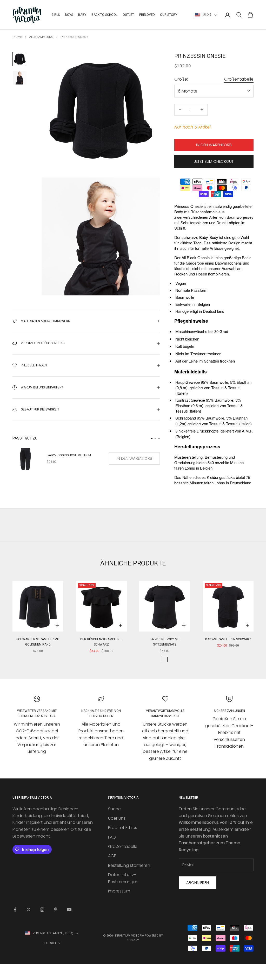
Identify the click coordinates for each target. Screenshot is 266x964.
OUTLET (128, 15)
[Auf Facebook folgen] (15, 909)
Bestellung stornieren (129, 865)
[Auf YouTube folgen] (69, 909)
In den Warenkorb (214, 144)
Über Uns (117, 818)
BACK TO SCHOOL (104, 15)
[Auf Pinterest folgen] (55, 909)
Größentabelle (239, 79)
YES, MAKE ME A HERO (210, 494)
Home (18, 37)
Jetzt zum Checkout (214, 161)
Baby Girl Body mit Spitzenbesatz (165, 641)
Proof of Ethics (122, 828)
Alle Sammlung (41, 37)
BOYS (69, 15)
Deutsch (49, 943)
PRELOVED (147, 15)
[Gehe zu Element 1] (19, 59)
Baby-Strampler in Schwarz (228, 639)
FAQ (112, 837)
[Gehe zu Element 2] (19, 77)
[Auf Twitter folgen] (28, 909)
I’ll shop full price (210, 542)
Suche (114, 809)
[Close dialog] (254, 416)
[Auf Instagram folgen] (42, 909)
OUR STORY (168, 15)
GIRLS (55, 15)
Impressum (119, 891)
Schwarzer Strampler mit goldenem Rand (38, 641)
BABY (82, 15)
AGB (112, 856)
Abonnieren (197, 882)
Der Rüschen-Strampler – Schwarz (101, 641)
